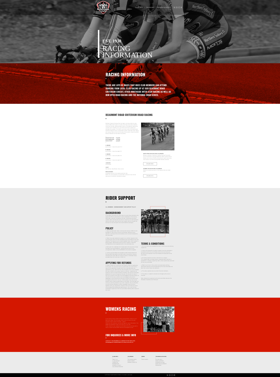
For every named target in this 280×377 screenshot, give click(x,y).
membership (115, 363)
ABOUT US (115, 359)
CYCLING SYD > (150, 175)
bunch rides (131, 360)
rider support (159, 360)
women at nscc (116, 365)
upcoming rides (132, 359)
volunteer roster (117, 366)
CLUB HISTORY (116, 360)
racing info (158, 359)
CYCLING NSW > (150, 163)
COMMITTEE (115, 362)
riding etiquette (132, 362)
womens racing (160, 362)
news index (145, 359)
